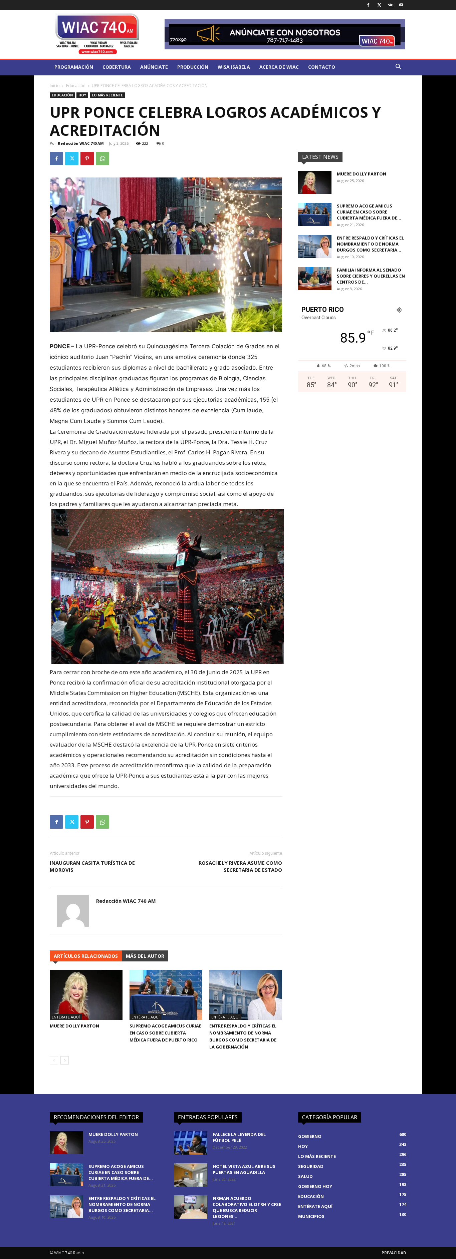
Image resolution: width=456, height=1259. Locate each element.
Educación (75, 85)
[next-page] (64, 1060)
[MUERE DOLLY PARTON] (86, 995)
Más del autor (145, 956)
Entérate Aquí (66, 1016)
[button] (398, 67)
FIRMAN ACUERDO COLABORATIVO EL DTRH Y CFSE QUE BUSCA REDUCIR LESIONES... (247, 1207)
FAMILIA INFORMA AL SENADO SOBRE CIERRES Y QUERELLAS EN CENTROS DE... (371, 276)
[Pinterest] (87, 158)
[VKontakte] (390, 5)
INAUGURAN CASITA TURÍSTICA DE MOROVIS (92, 866)
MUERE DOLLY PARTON (74, 1026)
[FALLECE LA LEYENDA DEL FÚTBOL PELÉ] (190, 1143)
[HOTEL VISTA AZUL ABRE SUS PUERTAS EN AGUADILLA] (190, 1175)
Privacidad (394, 1253)
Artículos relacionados (86, 956)
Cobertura (116, 67)
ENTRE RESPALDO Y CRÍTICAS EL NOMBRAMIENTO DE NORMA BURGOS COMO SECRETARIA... (370, 244)
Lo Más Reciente (107, 95)
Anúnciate (154, 67)
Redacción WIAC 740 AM (81, 143)
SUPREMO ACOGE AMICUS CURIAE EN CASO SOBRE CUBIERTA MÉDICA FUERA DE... (369, 212)
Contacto (321, 67)
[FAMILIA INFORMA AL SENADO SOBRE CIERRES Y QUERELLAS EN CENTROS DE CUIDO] (314, 278)
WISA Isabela (234, 67)
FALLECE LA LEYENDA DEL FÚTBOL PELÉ (239, 1137)
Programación (73, 67)
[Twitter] (379, 5)
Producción (192, 67)
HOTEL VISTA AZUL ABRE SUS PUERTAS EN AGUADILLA (244, 1169)
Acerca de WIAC (279, 67)
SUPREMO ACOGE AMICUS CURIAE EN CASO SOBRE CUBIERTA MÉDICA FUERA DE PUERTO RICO (165, 1033)
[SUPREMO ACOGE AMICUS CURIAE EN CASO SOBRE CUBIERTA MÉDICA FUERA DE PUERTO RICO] (166, 995)
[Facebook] (368, 5)
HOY (82, 95)
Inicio (55, 85)
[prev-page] (54, 1060)
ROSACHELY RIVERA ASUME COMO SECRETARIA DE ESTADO (240, 866)
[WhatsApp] (102, 158)
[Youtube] (401, 5)
